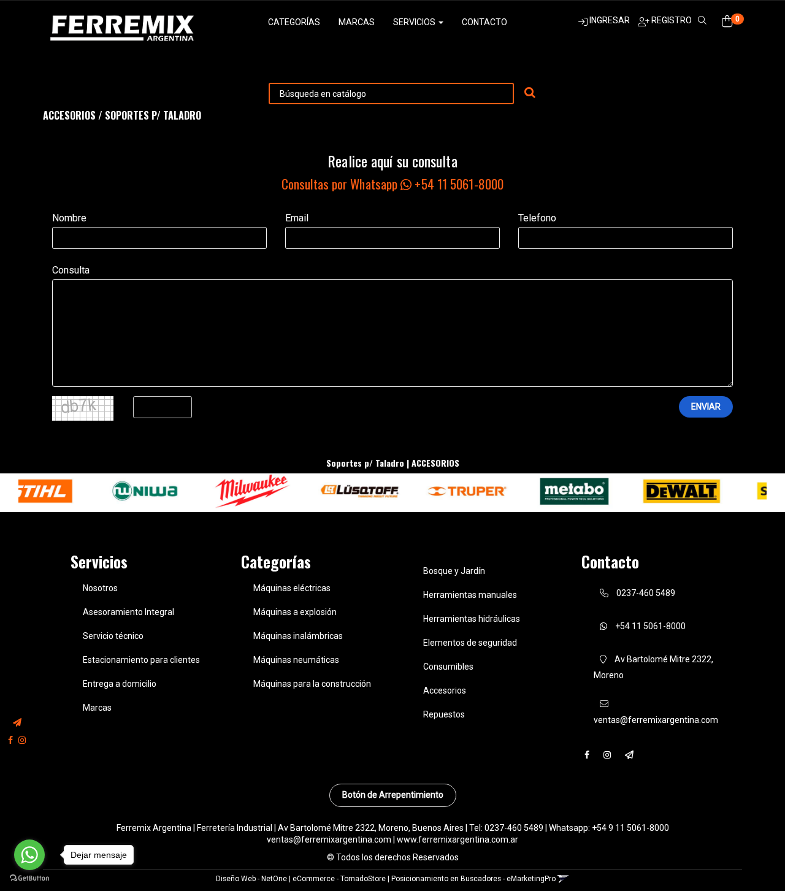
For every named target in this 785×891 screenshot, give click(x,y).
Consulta (71, 270)
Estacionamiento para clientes (141, 660)
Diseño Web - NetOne (251, 878)
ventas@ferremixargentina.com (329, 839)
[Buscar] (530, 93)
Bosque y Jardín (454, 571)
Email (296, 218)
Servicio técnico (113, 636)
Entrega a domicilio (119, 684)
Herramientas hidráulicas (471, 619)
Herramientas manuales (470, 595)
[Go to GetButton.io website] (29, 878)
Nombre (69, 218)
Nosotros (100, 588)
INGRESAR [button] (609, 20)
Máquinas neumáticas (296, 660)
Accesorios (444, 690)
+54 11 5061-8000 (649, 626)
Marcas (357, 22)
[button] (17, 723)
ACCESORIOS (69, 115)
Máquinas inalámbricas (298, 636)
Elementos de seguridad (470, 643)
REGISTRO (670, 20)
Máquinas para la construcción (312, 684)
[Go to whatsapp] (29, 854)
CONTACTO (484, 22)
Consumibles (448, 666)
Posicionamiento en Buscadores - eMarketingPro (473, 878)
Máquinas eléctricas (292, 588)
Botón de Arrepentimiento (392, 795)
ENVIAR (706, 406)
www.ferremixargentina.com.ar (457, 839)
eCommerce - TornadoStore (339, 878)
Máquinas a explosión (295, 612)
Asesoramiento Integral (128, 612)
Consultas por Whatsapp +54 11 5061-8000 (392, 183)
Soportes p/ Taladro (153, 115)
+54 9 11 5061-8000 (630, 828)
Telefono (537, 218)
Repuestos (444, 714)
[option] (109, 491)
